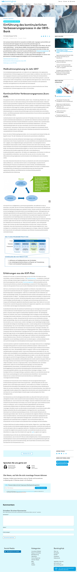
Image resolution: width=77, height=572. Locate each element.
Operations (11, 18)
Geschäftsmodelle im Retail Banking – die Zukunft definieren (64, 61)
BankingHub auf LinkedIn (13, 551)
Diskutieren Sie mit (27, 453)
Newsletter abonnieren (41, 487)
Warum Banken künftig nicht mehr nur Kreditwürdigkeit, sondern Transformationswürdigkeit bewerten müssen (64, 51)
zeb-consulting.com (58, 564)
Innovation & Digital (6, 4)
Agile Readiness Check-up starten (63, 96)
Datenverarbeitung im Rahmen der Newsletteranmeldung (25, 491)
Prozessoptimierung (62, 464)
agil (33, 432)
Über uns (56, 551)
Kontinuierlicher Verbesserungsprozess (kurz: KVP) (14, 61)
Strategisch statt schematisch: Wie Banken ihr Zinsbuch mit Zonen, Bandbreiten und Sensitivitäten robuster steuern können (63, 72)
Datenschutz (57, 558)
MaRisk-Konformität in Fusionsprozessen (61, 111)
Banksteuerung (35, 554)
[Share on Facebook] (45, 36)
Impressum (56, 556)
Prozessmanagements (43, 51)
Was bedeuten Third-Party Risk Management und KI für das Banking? (64, 100)
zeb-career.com (57, 563)
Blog (46, 4)
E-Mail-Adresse (6, 532)
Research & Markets (18, 4)
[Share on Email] (43, 36)
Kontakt (56, 554)
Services (51, 4)
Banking (28, 4)
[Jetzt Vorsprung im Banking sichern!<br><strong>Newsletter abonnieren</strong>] (56, 569)
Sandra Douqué (9, 36)
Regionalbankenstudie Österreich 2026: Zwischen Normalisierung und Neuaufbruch (64, 56)
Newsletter (56, 553)
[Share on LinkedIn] (41, 36)
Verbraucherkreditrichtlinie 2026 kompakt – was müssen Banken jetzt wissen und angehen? (64, 66)
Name (4, 527)
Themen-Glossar (38, 4)
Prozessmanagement (28, 282)
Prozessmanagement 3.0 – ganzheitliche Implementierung (63, 116)
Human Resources (35, 558)
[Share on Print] (49, 36)
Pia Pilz (15, 36)
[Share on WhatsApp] (47, 36)
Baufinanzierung (31, 278)
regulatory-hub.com (59, 561)
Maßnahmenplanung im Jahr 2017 (10, 58)
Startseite (5, 18)
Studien (33, 564)
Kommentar (6, 514)
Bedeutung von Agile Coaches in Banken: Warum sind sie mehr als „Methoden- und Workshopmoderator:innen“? (63, 106)
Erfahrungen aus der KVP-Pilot (10, 63)
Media (32, 563)
